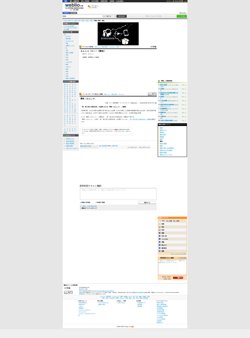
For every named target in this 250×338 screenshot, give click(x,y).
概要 (163, 251)
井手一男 (164, 236)
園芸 (161, 146)
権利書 (133, 110)
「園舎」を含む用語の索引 (89, 206)
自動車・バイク (70, 45)
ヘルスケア (69, 62)
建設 (83, 20)
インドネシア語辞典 (162, 315)
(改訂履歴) (140, 292)
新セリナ (164, 245)
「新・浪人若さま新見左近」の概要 (140, 119)
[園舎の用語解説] (66, 13)
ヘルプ (185, 1)
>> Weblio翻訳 (182, 258)
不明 (139, 113)
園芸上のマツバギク (166, 155)
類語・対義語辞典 (74, 1)
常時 (116, 113)
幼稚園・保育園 (87, 57)
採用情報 (139, 306)
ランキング (112, 46)
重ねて (121, 113)
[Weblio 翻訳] (89, 7)
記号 (65, 132)
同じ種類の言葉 (76, 20)
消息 (135, 113)
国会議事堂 (105, 145)
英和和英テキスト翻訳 (90, 185)
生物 (67, 69)
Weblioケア (160, 322)
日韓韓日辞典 (104, 1)
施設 (87, 20)
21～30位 (176, 221)
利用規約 (81, 308)
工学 (67, 50)
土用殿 (113, 145)
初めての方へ (183, 13)
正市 (147, 110)
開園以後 (163, 112)
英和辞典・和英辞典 (162, 306)
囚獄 (100, 145)
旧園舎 (162, 89)
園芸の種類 (163, 152)
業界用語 (68, 38)
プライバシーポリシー (85, 309)
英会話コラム (70, 138)
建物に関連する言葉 (85, 146)
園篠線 (162, 137)
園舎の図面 (163, 85)
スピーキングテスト (72, 148)
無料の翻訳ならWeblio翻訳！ (95, 6)
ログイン (169, 1)
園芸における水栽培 (166, 150)
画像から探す (101, 304)
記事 (101, 106)
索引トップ (98, 46)
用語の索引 (105, 46)
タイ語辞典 (160, 317)
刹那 (163, 224)
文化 (67, 57)
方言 (67, 76)
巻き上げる (140, 110)
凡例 (117, 46)
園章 (161, 128)
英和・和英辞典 (85, 1)
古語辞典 (112, 1)
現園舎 (162, 96)
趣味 (67, 64)
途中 (100, 113)
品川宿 (105, 113)
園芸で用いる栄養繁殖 (167, 148)
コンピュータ (69, 41)
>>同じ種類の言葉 (132, 147)
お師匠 (99, 110)
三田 (82, 110)
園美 (161, 139)
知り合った (108, 110)
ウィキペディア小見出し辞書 (92, 94)
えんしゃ (116, 106)
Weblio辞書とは (83, 302)
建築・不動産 (69, 52)
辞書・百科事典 (70, 78)
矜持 (163, 230)
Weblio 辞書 (178, 1)
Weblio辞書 (82, 292)
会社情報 (139, 304)
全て (65, 34)
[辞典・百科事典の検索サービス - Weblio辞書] (74, 6)
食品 (67, 71)
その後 (131, 113)
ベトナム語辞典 (161, 318)
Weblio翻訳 (160, 308)
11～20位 (169, 221)
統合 (163, 227)
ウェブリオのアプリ (103, 302)
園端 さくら (163, 130)
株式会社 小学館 (83, 289)
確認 (163, 233)
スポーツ (68, 66)
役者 (113, 110)
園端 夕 (162, 132)
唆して (124, 110)
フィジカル (165, 239)
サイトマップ (82, 311)
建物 (91, 20)
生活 (67, 59)
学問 (67, 55)
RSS (132, 326)
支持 (152, 110)
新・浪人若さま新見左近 (89, 106)
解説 (124, 106)
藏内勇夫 (164, 248)
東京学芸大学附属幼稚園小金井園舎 (169, 93)
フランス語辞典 (161, 313)
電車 (67, 43)
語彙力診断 (69, 146)
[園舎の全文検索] (73, 13)
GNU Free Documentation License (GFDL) (102, 291)
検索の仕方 (82, 304)
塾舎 (116, 145)
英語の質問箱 (70, 143)
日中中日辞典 (94, 1)
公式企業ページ (141, 302)
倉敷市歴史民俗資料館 (167, 104)
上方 (94, 113)
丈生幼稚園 (163, 100)
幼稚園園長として (165, 108)
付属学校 (163, 116)
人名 (67, 73)
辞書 (65, 1)
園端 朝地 (163, 134)
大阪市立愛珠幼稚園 (166, 120)
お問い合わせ (121, 302)
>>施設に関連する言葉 (144, 147)
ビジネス (68, 36)
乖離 (163, 242)
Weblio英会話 (70, 141)
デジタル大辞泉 (87, 47)
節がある (89, 113)
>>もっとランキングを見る (178, 254)
